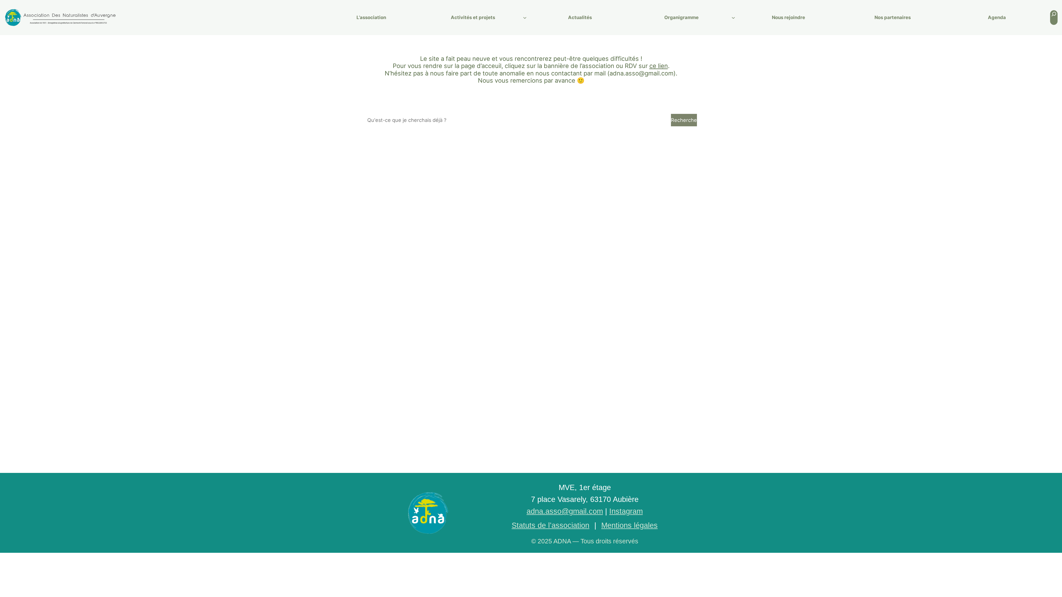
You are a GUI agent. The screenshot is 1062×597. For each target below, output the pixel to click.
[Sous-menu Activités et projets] (525, 17)
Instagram (626, 511)
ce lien (658, 65)
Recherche (684, 120)
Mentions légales (629, 525)
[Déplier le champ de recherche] (1054, 17)
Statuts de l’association (550, 525)
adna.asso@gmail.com (565, 511)
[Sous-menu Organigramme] (733, 17)
